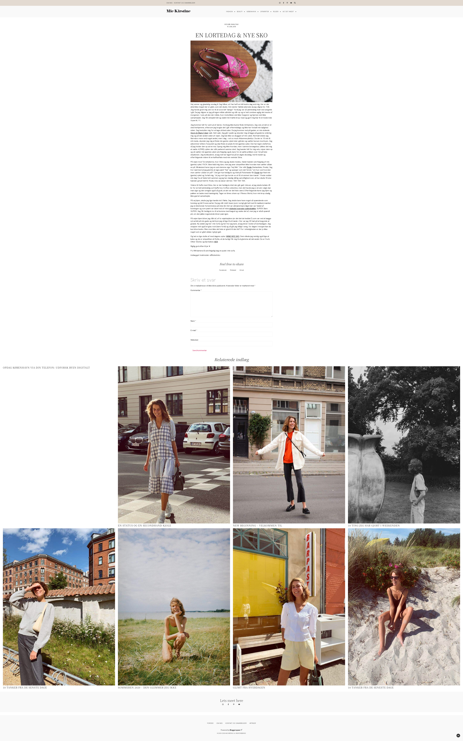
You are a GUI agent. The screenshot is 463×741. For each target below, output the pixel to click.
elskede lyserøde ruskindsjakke (242, 208)
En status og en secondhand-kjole (144, 525)
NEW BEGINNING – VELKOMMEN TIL (257, 525)
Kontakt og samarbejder (184, 3)
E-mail (194, 330)
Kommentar (196, 290)
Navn (193, 321)
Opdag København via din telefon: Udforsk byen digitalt (46, 367)
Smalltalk (234, 24)
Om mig (169, 3)
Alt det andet (288, 11)
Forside (210, 723)
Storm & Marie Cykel (199, 133)
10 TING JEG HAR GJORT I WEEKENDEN (374, 525)
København (251, 11)
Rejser (275, 11)
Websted (194, 340)
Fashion (229, 11)
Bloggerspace (235, 730)
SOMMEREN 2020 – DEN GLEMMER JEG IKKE (147, 687)
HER (216, 241)
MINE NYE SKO (232, 236)
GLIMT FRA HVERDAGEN (249, 687)
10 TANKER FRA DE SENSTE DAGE (25, 687)
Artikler (252, 723)
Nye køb (227, 24)
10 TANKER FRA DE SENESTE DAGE (371, 687)
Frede (249, 167)
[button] (222, 270)
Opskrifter (264, 11)
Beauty (239, 11)
